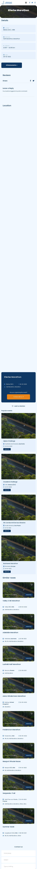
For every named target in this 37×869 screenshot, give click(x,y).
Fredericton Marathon (11, 729)
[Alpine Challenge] (18, 426)
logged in (13, 91)
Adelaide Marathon (10, 632)
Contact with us (17, 397)
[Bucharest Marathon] (18, 548)
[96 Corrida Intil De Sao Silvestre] (18, 507)
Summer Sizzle (8, 827)
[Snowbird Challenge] (18, 466)
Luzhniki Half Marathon (12, 664)
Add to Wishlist (19, 406)
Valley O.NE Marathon (11, 601)
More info (7, 449)
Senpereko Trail (9, 793)
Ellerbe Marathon (12, 377)
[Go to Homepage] (6, 3)
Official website (11, 65)
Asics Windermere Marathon (14, 696)
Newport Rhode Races (12, 761)
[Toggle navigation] (26, 2)
